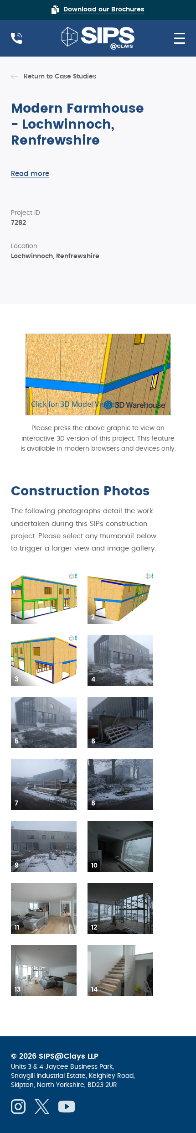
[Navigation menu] (176, 38)
